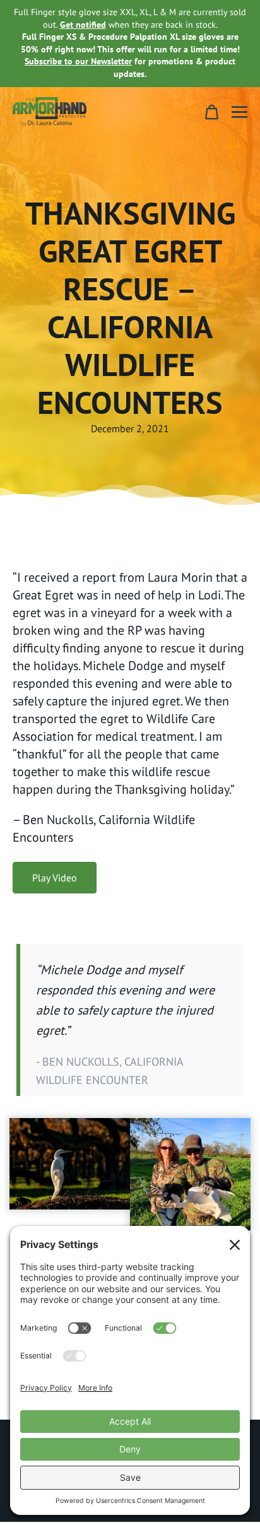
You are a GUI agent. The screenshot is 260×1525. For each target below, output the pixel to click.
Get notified (83, 24)
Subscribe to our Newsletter (78, 61)
